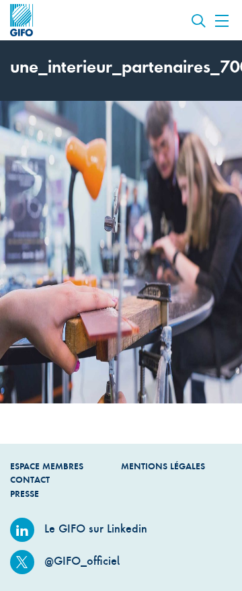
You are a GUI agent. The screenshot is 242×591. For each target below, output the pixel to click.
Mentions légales (163, 466)
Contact (30, 479)
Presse (24, 494)
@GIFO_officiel (80, 560)
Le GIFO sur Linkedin (94, 528)
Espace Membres (46, 466)
